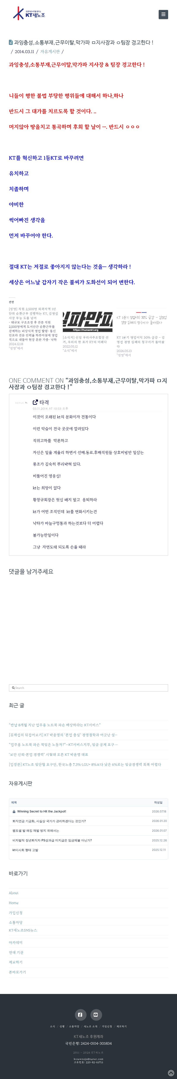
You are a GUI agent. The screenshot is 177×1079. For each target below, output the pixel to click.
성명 (62, 1026)
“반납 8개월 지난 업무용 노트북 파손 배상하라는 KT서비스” (55, 725)
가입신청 (16, 913)
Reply (20, 402)
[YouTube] (96, 1015)
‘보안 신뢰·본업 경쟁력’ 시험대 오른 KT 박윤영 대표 (48, 754)
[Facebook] (81, 1015)
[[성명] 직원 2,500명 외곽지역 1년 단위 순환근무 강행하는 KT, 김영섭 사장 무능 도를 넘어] (36, 329)
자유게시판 (50, 51)
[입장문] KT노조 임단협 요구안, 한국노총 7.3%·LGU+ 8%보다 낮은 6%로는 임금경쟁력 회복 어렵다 (85, 764)
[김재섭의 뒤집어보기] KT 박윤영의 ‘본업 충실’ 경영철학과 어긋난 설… (63, 735)
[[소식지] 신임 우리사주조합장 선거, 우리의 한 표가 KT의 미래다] (87, 321)
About (14, 893)
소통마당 (16, 922)
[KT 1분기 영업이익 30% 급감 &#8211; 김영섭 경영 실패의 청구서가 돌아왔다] (141, 321)
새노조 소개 (91, 1026)
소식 (52, 1026)
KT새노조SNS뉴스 (23, 930)
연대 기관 (16, 952)
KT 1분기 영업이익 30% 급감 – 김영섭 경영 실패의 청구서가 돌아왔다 (141, 342)
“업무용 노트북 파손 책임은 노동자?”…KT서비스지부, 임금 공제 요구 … (63, 745)
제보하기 (16, 962)
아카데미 (16, 942)
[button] (163, 14)
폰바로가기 (17, 972)
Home (13, 903)
